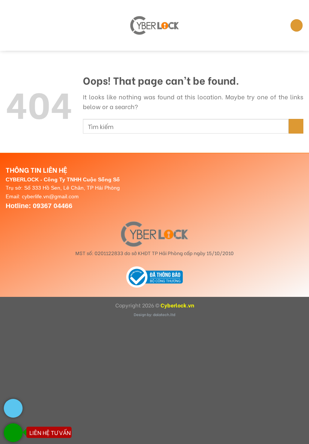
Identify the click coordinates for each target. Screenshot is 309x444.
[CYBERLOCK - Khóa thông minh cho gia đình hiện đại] (154, 25)
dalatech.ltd (164, 314)
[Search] (297, 25)
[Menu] (10, 25)
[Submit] (296, 126)
